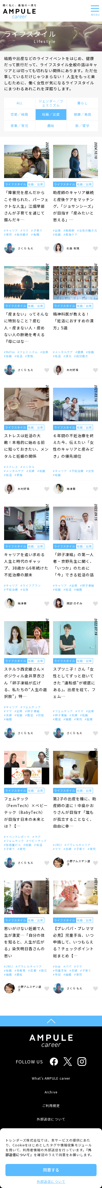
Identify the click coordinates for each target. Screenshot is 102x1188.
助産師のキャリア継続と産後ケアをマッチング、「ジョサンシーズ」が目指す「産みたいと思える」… (74, 206)
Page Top (51, 1021)
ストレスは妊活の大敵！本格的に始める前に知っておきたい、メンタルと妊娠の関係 (26, 446)
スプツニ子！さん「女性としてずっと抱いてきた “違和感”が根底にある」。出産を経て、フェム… (74, 682)
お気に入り (46, 248)
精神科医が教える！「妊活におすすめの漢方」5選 (73, 320)
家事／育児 (19, 125)
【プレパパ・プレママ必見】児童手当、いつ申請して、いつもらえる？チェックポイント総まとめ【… (73, 942)
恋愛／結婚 (19, 114)
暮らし (82, 103)
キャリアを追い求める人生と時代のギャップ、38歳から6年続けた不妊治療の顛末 (26, 565)
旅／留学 (82, 125)
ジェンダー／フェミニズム (51, 103)
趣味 (50, 125)
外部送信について (51, 1181)
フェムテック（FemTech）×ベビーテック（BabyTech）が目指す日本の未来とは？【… (26, 812)
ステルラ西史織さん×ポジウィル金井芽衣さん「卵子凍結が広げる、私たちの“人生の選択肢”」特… (25, 682)
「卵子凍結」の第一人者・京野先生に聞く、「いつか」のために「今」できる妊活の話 (73, 565)
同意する (51, 1170)
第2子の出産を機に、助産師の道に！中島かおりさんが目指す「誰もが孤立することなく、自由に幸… (75, 812)
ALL (20, 103)
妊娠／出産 (51, 114)
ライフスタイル (15, 184)
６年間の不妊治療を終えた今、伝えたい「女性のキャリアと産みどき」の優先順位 (73, 446)
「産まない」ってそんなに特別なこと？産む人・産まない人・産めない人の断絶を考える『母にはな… (26, 327)
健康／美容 (82, 114)
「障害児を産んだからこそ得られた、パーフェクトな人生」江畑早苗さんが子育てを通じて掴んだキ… (26, 206)
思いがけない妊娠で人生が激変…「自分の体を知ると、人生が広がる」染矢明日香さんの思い (24, 942)
